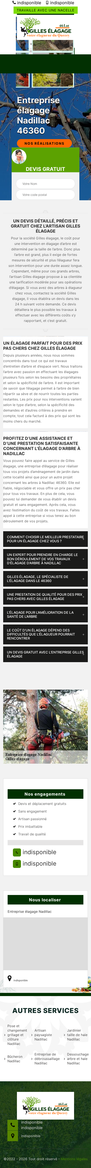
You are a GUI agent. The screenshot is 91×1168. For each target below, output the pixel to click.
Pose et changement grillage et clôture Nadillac (16, 1035)
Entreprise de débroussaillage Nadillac (46, 1058)
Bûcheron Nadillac (14, 1058)
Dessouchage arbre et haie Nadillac (77, 1058)
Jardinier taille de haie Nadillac (77, 1034)
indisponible (28, 2)
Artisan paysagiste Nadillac (43, 1034)
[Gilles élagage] (45, 27)
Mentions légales (74, 1159)
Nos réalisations (44, 143)
